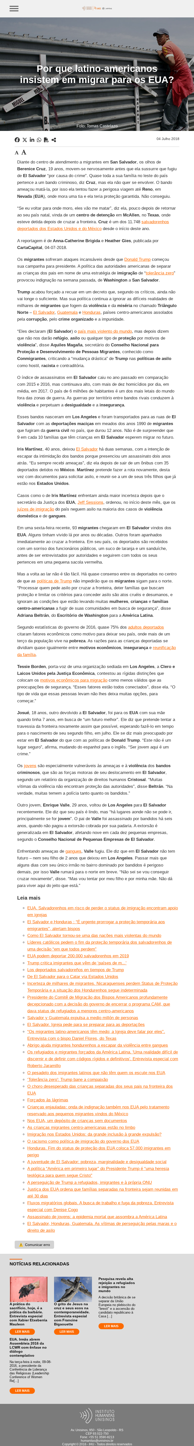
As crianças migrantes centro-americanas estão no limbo (81, 1127)
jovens (30, 765)
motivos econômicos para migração (73, 680)
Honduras (91, 312)
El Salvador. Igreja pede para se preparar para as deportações (86, 1024)
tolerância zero (160, 273)
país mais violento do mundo (105, 331)
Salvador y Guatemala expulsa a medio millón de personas (82, 1017)
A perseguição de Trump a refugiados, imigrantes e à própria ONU (89, 1182)
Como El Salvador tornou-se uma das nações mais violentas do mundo (94, 935)
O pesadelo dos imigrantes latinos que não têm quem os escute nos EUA (96, 1072)
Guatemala (67, 312)
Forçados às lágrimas (47, 1100)
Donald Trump (137, 259)
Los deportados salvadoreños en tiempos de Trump (75, 969)
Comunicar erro (34, 1245)
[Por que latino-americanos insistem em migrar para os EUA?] (54, 140)
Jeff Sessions (90, 502)
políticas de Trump (54, 581)
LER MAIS (22, 1331)
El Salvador (44, 312)
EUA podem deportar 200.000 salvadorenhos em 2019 (78, 956)
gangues (73, 851)
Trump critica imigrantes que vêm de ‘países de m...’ (77, 963)
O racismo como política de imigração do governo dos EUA (83, 1141)
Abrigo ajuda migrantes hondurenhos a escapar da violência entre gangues (97, 1045)
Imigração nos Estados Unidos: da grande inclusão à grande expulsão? (94, 1134)
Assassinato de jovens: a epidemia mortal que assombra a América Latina (97, 1216)
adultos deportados (146, 627)
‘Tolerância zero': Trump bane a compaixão (67, 1079)
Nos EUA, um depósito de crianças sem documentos (77, 1120)
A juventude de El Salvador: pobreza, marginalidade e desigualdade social (96, 1161)
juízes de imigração (35, 509)
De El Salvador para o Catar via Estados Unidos (72, 976)
